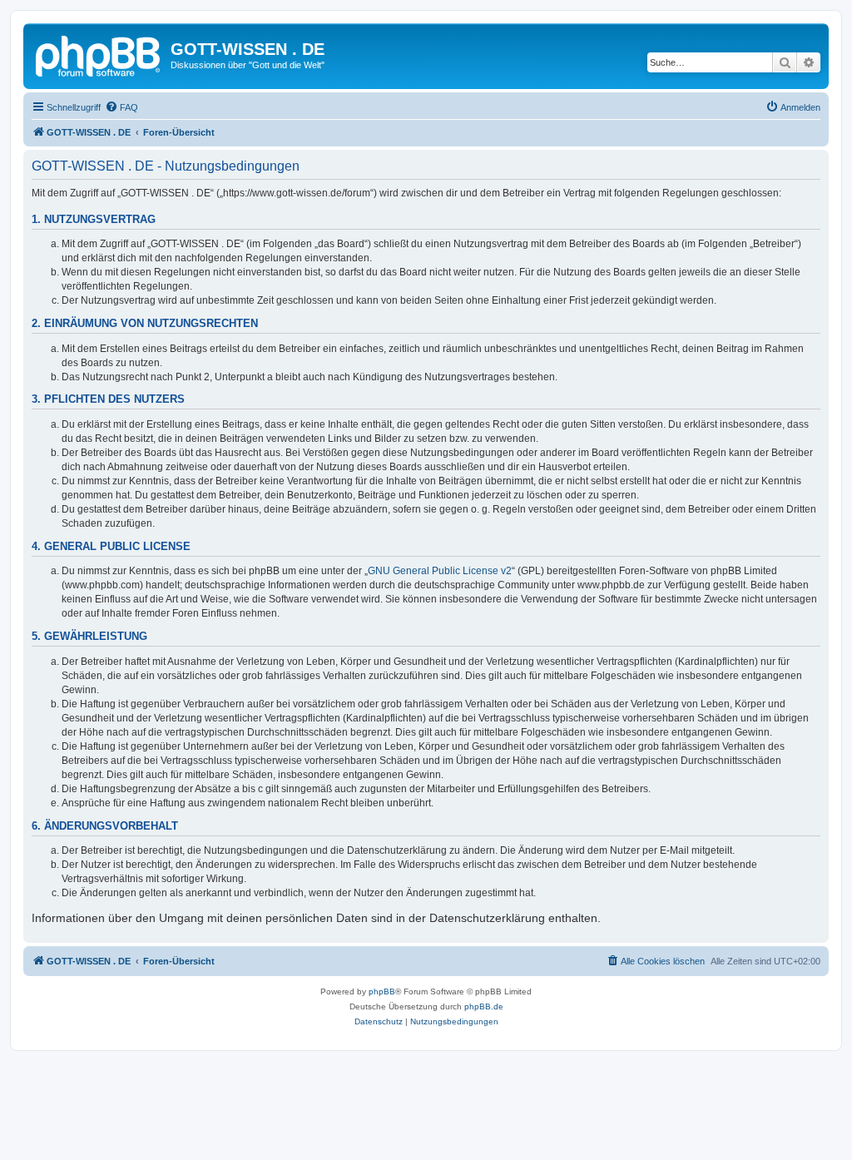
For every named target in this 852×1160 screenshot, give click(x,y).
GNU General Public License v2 (440, 571)
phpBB (382, 991)
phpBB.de (483, 1006)
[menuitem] (121, 107)
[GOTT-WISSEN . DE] (99, 54)
